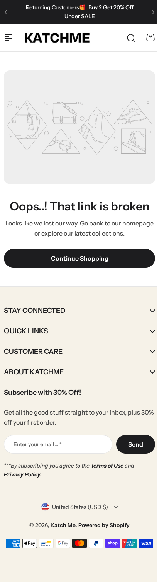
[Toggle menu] (8, 37)
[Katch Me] (57, 37)
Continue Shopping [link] (79, 258)
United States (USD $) (77, 506)
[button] (6, 12)
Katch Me (60, 524)
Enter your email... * (38, 444)
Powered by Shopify (101, 524)
